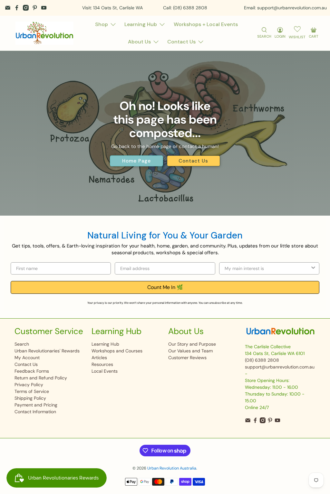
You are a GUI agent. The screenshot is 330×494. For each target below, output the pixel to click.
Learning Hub (140, 24)
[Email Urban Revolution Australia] (8, 8)
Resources (102, 364)
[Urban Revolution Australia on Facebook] (17, 8)
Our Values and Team (190, 351)
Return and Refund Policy (41, 378)
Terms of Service (32, 391)
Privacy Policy (29, 384)
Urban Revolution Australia (171, 468)
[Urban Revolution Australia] (44, 33)
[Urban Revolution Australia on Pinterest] (35, 8)
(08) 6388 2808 (262, 360)
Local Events (105, 371)
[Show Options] (313, 268)
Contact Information (35, 412)
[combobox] (267, 268)
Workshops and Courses (117, 351)
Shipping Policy (30, 398)
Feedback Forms (32, 371)
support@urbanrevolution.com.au (280, 367)
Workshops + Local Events (206, 24)
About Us (139, 41)
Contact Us (181, 41)
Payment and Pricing (36, 405)
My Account (27, 357)
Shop (101, 24)
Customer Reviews (187, 357)
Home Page (136, 161)
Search (22, 344)
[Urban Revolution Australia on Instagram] (26, 8)
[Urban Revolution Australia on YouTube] (44, 8)
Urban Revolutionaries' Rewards (47, 351)
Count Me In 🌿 (165, 287)
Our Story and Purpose (192, 344)
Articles (99, 357)
